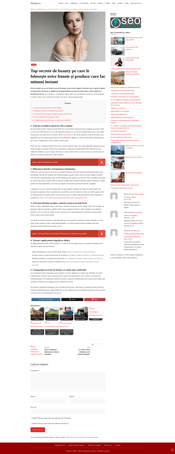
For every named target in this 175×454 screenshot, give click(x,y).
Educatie (93, 3)
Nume (33, 396)
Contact (117, 445)
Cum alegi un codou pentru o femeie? (122, 188)
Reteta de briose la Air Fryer (134, 157)
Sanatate (120, 3)
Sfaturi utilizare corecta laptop (120, 111)
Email (72, 396)
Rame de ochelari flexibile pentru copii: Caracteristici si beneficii (134, 233)
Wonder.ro (36, 3)
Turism (127, 3)
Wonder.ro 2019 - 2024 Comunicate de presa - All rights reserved (87, 451)
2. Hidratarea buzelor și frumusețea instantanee (47, 111)
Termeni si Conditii (94, 445)
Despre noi (108, 445)
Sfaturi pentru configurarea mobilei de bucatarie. (125, 87)
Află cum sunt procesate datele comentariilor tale (82, 437)
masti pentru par (68, 135)
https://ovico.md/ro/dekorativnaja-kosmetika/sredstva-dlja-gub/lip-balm (63, 198)
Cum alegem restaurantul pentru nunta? (123, 93)
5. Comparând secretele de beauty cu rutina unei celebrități (51, 120)
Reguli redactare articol (76, 445)
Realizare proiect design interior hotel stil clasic (125, 185)
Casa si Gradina (83, 3)
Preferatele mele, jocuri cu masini (121, 134)
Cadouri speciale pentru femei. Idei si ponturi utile (126, 68)
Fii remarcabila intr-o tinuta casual (121, 137)
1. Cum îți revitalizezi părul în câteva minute (46, 108)
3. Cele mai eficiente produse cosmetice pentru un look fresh (52, 114)
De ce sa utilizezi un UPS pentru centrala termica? (126, 99)
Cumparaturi (73, 3)
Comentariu (35, 371)
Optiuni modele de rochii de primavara (122, 117)
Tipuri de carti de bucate (118, 108)
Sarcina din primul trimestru (134, 172)
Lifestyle (100, 3)
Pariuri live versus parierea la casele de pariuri (125, 96)
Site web (33, 407)
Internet (107, 3)
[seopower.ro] (125, 19)
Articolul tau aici (136, 3)
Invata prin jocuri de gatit (118, 131)
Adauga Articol (60, 445)
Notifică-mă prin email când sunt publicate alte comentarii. (51, 418)
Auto (66, 3)
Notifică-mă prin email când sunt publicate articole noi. (50, 423)
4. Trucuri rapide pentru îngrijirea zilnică (45, 117)
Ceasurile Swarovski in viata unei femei (122, 90)
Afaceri (61, 3)
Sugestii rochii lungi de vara (119, 114)
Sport (113, 3)
